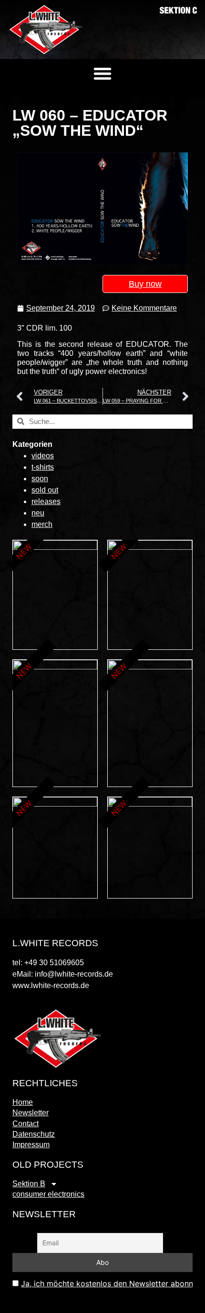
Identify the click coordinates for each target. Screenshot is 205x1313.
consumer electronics (48, 1194)
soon (39, 479)
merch (41, 524)
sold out (44, 490)
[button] (102, 73)
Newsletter (30, 1113)
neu (37, 513)
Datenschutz (33, 1134)
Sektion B (28, 1184)
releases (46, 501)
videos (42, 456)
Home (22, 1102)
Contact (25, 1124)
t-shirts (42, 467)
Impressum (31, 1145)
